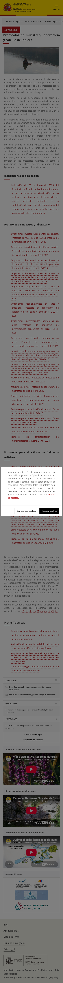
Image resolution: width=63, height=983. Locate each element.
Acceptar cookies (49, 511)
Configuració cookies (26, 511)
